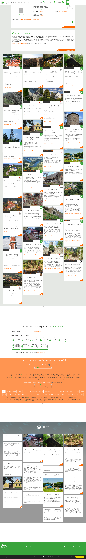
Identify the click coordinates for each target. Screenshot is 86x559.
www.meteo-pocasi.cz (41, 352)
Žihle (74, 379)
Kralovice (30, 376)
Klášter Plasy (51, 399)
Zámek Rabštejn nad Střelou (70, 397)
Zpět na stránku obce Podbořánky (68, 50)
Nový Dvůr (8, 377)
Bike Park (51, 394)
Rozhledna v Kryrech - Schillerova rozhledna (36, 399)
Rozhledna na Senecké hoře (61, 401)
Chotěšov (25, 19)
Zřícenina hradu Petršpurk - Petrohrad (38, 397)
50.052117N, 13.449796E (44, 16)
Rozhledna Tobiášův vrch (55, 397)
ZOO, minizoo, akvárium (28, 240)
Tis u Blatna (28, 379)
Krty (40, 376)
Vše (3, 391)
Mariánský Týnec (62, 376)
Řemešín (60, 377)
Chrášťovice (42, 374)
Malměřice (54, 376)
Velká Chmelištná (50, 379)
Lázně (67, 91)
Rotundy (67, 125)
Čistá (47, 374)
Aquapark (67, 162)
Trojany (38, 379)
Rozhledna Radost (40, 401)
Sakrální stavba (6, 212)
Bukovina (24, 374)
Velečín (43, 379)
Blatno (19, 374)
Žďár (66, 379)
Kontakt (45, 551)
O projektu (28, 546)
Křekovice (35, 376)
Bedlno (21, 19)
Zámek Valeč (49, 401)
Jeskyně (32, 394)
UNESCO (26, 391)
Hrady (46, 68)
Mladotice (69, 376)
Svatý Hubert (20, 379)
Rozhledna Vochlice (75, 399)
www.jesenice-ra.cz (63, 11)
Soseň (38, 19)
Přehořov (54, 377)
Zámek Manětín (30, 401)
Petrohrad (43, 377)
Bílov (15, 374)
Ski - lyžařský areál (33, 391)
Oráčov (19, 377)
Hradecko (68, 374)
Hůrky (73, 374)
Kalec (8, 376)
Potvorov (49, 377)
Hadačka (57, 374)
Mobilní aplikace (77, 546)
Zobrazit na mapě (11, 124)
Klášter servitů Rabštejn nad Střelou (14, 399)
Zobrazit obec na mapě (19, 43)
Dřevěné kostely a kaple (69, 68)
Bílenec (11, 374)
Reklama (45, 546)
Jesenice (41, 11)
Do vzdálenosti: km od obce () (37, 382)
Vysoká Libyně (60, 379)
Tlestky (34, 379)
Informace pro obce (61, 546)
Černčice (30, 374)
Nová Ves (75, 376)
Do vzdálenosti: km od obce (38, 364)
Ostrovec (24, 377)
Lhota (48, 376)
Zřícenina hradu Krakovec (63, 399)
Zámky (6, 177)
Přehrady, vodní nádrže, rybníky (29, 170)
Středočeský (42, 12)
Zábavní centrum (26, 133)
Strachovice (13, 379)
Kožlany (25, 376)
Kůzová (44, 376)
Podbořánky (40, 6)
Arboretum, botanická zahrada (29, 273)
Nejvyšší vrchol (44, 394)
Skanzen (46, 102)
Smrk (69, 377)
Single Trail (57, 394)
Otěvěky (29, 377)
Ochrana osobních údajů (28, 551)
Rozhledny (6, 143)
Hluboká (63, 374)
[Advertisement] (43, 316)
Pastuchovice (35, 377)
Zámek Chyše (21, 401)
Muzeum (6, 68)
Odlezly (14, 377)
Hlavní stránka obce (71, 27)
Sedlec (65, 377)
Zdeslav (70, 379)
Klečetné (13, 376)
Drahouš (52, 374)
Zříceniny (6, 106)
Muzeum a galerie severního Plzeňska (17, 397)
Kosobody (29, 19)
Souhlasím (80, 556)
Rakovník (41, 15)
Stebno (78, 377)
